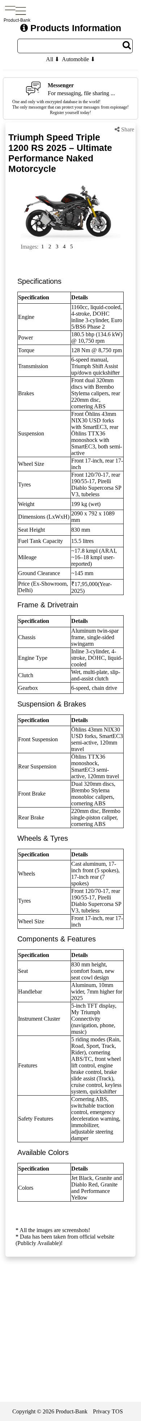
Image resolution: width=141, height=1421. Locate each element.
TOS (117, 1411)
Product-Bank (71, 1411)
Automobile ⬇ (78, 59)
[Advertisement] (70, 1339)
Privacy (101, 1411)
